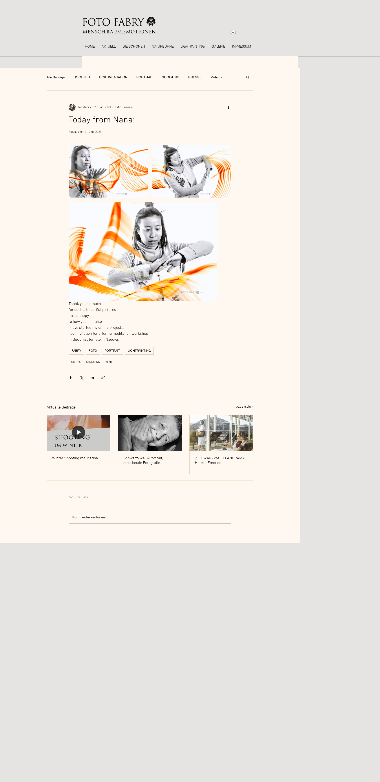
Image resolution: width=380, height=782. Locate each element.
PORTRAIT (144, 77)
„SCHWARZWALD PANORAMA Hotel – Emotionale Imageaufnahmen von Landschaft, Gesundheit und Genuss (220, 460)
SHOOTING (170, 77)
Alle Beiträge (56, 77)
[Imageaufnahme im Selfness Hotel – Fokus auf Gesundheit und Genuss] (221, 433)
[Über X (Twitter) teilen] (81, 377)
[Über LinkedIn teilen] (92, 377)
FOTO (93, 350)
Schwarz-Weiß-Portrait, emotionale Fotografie (143, 460)
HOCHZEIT (81, 77)
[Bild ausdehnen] (108, 171)
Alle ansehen (244, 407)
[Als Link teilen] (103, 377)
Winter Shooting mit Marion (75, 458)
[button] (248, 77)
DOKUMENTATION (113, 77)
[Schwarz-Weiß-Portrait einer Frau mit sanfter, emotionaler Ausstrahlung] (150, 433)
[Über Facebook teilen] (71, 377)
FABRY (76, 350)
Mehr (214, 77)
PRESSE (195, 77)
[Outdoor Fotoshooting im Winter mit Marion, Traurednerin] (78, 433)
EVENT (108, 362)
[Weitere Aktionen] (228, 107)
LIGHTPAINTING (139, 350)
